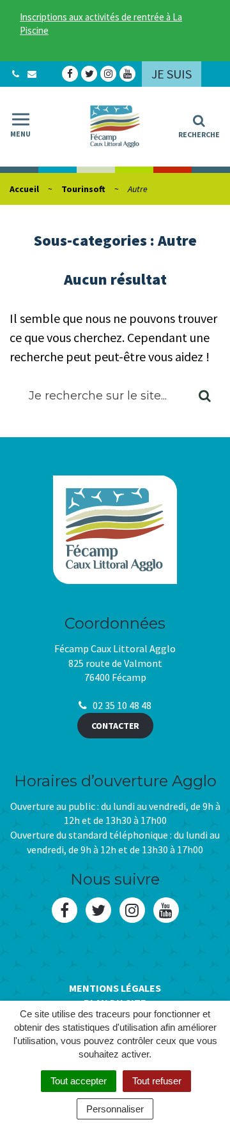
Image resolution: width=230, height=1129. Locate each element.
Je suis (171, 74)
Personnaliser (115, 1108)
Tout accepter (78, 1080)
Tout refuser (156, 1080)
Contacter (115, 725)
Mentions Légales (115, 988)
